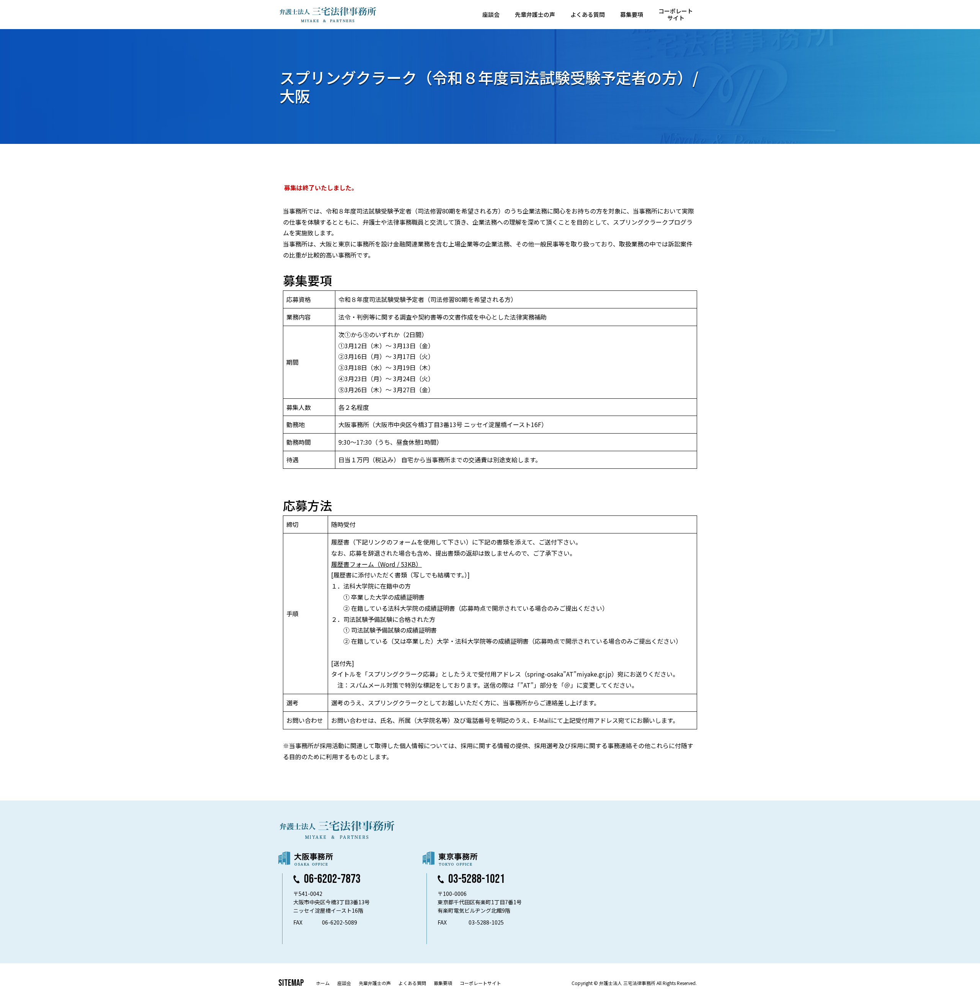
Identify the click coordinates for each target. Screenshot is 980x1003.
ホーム (323, 983)
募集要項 (631, 14)
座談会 (491, 14)
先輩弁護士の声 (535, 14)
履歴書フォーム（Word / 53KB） (376, 564)
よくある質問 (587, 14)
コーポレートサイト (675, 14)
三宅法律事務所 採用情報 (328, 14)
